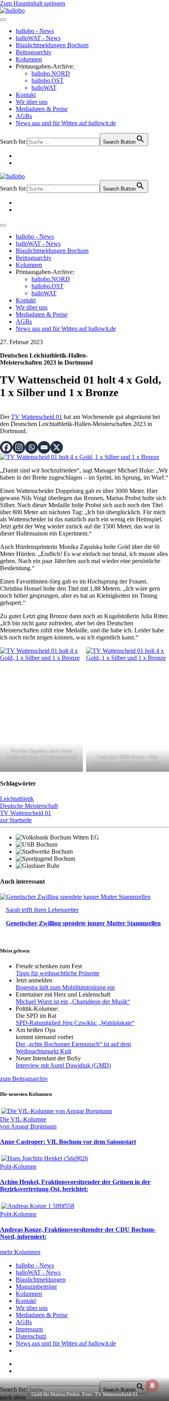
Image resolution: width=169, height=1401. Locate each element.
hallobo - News (35, 31)
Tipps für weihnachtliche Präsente (57, 973)
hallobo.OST (47, 80)
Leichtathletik (17, 798)
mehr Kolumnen (20, 1252)
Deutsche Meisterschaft (29, 805)
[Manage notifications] (152, 1385)
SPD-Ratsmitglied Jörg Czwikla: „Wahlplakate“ (75, 1022)
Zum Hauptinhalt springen (32, 3)
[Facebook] (6, 447)
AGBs (24, 116)
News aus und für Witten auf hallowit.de (66, 123)
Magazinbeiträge (36, 1286)
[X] (56, 447)
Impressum (29, 1329)
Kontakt (26, 94)
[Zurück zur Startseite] (12, 10)
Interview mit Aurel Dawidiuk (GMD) (63, 1065)
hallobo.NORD (50, 73)
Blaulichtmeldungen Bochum (52, 45)
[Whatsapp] (31, 447)
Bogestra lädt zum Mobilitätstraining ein (65, 987)
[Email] (44, 447)
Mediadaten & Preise (42, 109)
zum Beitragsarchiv (24, 1078)
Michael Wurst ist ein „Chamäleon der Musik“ (73, 1001)
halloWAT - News (38, 38)
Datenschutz (31, 1336)
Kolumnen (29, 59)
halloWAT (44, 87)
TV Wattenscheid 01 (36, 416)
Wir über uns (32, 101)
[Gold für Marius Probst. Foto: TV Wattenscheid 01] (79, 457)
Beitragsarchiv (33, 52)
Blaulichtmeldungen (41, 1279)
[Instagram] (19, 447)
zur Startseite (16, 820)
